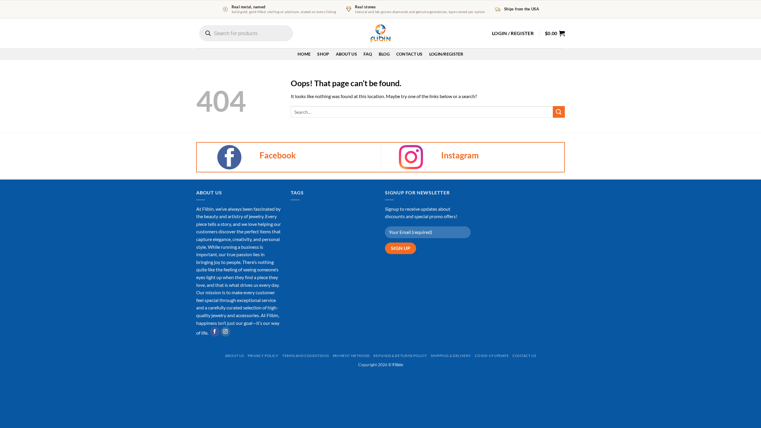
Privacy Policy (263, 355)
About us (234, 355)
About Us (346, 53)
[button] (513, 33)
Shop (323, 53)
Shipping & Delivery (451, 355)
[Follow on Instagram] (225, 332)
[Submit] (559, 112)
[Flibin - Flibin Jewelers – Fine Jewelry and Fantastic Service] (380, 33)
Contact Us (409, 53)
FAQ (368, 53)
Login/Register (446, 53)
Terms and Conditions (305, 355)
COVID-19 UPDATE (492, 355)
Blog (384, 53)
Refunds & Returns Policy (400, 355)
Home (304, 53)
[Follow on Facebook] (215, 332)
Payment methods (351, 355)
